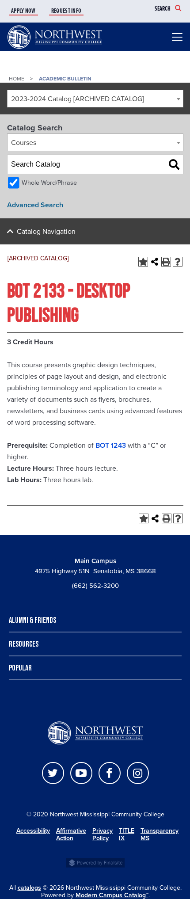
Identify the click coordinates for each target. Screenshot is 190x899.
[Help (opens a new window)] (177, 262)
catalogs (29, 887)
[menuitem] (29, 11)
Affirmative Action (71, 834)
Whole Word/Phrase (49, 183)
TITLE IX (126, 834)
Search (163, 9)
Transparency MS (161, 834)
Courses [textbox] (23, 142)
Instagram (138, 773)
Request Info (66, 11)
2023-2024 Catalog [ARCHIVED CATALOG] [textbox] (77, 99)
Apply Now (23, 11)
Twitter (53, 773)
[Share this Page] (155, 262)
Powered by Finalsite (95, 862)
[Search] (174, 164)
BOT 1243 (110, 445)
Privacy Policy (102, 834)
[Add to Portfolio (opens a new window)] (143, 262)
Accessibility (33, 830)
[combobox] (95, 98)
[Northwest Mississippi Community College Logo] (55, 49)
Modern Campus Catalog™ (112, 895)
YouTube (81, 773)
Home (16, 79)
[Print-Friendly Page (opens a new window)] (166, 262)
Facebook (110, 773)
